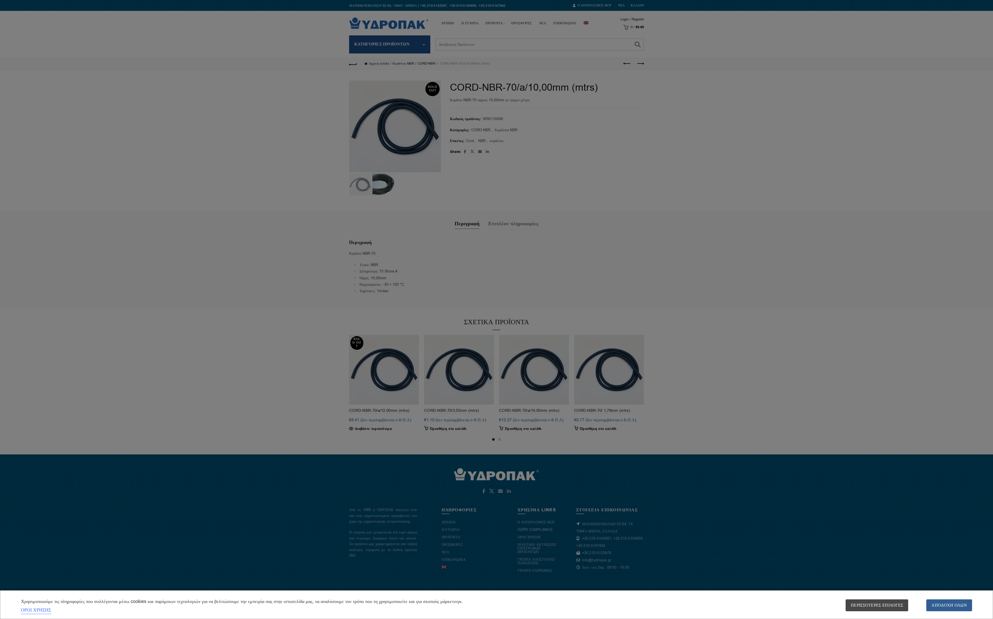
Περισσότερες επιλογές (877, 605)
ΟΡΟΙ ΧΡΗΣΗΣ (36, 610)
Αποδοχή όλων (949, 605)
